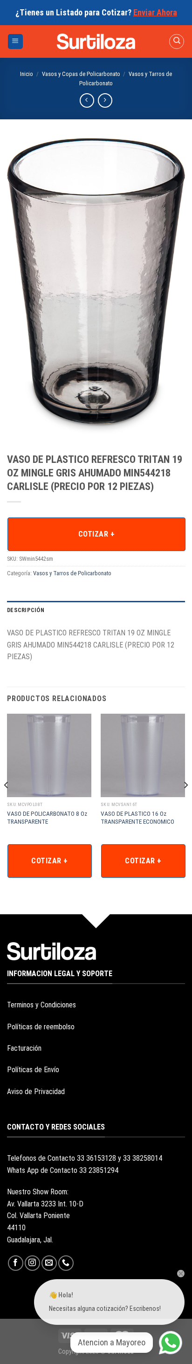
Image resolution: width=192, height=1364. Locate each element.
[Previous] (6, 804)
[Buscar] (176, 41)
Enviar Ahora (155, 12)
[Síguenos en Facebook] (15, 1263)
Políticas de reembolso (41, 1026)
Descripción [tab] (25, 609)
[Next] (185, 804)
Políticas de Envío (33, 1069)
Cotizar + (96, 534)
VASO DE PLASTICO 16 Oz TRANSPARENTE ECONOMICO (137, 818)
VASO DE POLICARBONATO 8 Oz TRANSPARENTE (47, 818)
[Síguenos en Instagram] (32, 1263)
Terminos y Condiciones (41, 1004)
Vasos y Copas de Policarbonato (81, 73)
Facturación (24, 1048)
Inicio (26, 73)
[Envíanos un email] (49, 1263)
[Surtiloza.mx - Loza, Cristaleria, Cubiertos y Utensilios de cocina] (96, 41)
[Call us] (66, 1263)
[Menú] (15, 41)
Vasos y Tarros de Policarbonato (72, 573)
